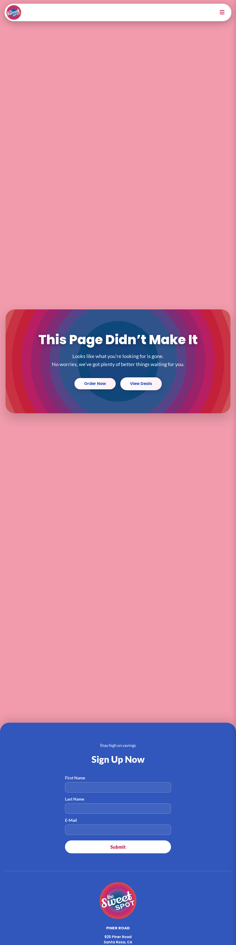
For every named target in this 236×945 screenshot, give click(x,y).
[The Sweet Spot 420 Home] (118, 900)
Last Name (74, 798)
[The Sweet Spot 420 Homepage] (13, 12)
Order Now (95, 383)
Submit (118, 847)
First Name (75, 777)
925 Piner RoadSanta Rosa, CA (118, 939)
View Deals (141, 383)
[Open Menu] (222, 12)
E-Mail (71, 820)
